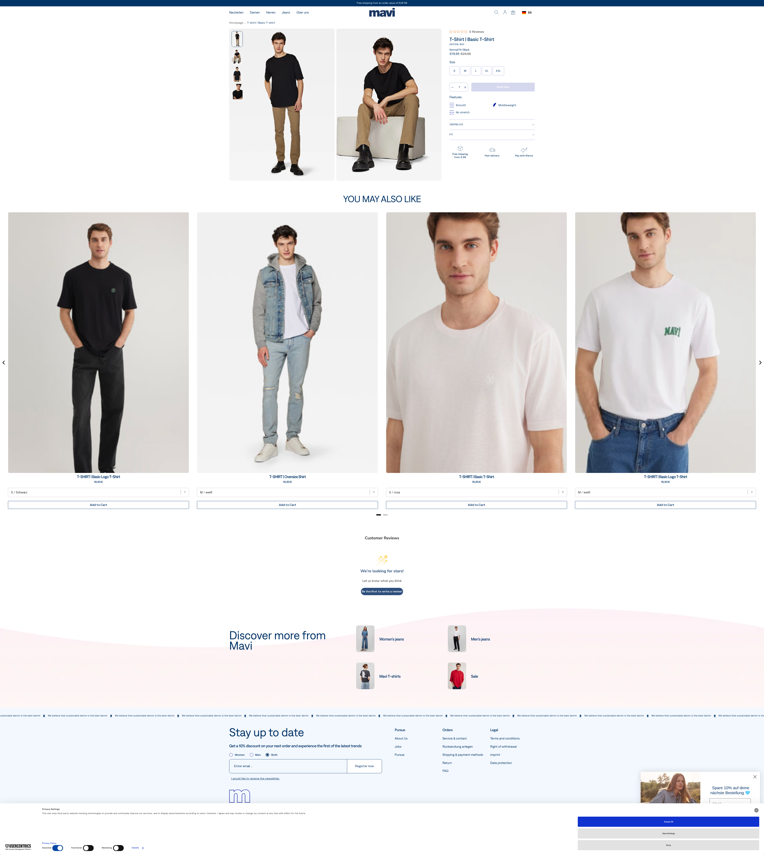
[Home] (382, 13)
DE (530, 13)
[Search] (496, 12)
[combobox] (527, 13)
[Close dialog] (754, 776)
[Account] (505, 12)
